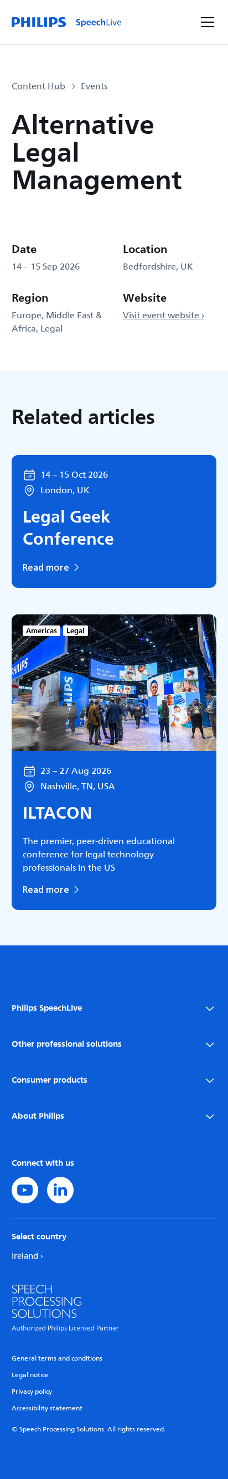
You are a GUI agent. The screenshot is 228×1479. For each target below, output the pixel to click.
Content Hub (38, 86)
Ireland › (27, 1256)
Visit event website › (163, 315)
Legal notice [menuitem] (30, 1375)
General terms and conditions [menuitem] (57, 1358)
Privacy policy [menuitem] (32, 1392)
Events (94, 86)
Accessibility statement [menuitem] (47, 1408)
